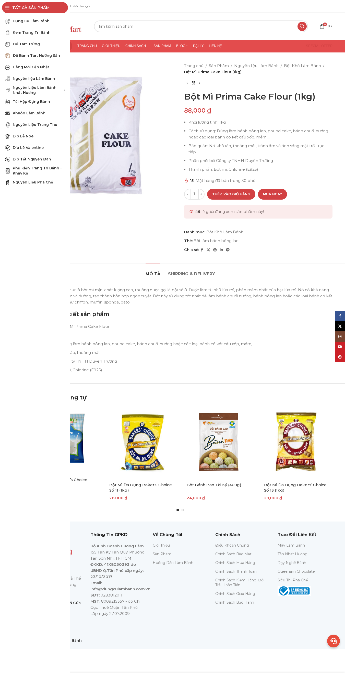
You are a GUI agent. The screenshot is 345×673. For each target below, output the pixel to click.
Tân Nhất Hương (292, 554)
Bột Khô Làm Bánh (302, 65)
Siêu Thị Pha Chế (293, 580)
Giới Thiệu (161, 545)
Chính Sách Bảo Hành (234, 602)
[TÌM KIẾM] (302, 26)
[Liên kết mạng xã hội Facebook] (202, 249)
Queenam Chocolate (296, 571)
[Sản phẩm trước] (187, 83)
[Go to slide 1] (177, 510)
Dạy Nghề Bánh (292, 562)
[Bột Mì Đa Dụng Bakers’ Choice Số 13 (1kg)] (296, 443)
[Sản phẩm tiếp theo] (199, 83)
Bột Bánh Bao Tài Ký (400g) (214, 484)
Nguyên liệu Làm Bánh (256, 65)
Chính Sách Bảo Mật (233, 554)
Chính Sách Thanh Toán (236, 571)
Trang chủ (194, 65)
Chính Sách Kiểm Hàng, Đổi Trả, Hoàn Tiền (239, 582)
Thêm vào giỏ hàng (231, 194)
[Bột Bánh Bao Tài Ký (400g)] (219, 443)
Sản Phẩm (219, 65)
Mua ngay (272, 194)
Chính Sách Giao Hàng (235, 593)
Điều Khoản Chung (232, 545)
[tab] (153, 271)
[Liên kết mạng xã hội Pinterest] (215, 249)
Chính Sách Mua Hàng (235, 562)
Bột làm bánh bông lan (216, 240)
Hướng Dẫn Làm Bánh (173, 562)
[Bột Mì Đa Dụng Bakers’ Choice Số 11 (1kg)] (141, 443)
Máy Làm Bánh (291, 545)
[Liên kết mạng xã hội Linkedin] (221, 249)
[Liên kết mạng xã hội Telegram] (227, 249)
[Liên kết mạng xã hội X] (208, 249)
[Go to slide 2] (183, 510)
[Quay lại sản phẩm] (193, 83)
